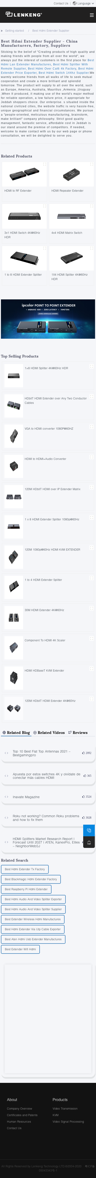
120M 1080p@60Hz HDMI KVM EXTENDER (52, 549)
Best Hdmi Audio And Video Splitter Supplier (33, 909)
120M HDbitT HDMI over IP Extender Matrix (52, 489)
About (12, 1099)
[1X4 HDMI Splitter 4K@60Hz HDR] (71, 258)
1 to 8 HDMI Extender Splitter (23, 274)
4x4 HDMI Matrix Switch (66, 232)
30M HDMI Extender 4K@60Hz (44, 610)
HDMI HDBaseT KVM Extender (44, 670)
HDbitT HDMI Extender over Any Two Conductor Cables (56, 401)
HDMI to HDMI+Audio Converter (45, 459)
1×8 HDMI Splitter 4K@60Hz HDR (46, 368)
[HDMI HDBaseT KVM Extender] (13, 677)
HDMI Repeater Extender (67, 190)
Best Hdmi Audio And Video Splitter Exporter (33, 899)
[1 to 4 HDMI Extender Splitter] (13, 587)
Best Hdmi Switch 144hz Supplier (63, 72)
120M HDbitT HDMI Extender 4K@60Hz (50, 701)
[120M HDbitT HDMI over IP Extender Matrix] (13, 496)
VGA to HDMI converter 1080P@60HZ (49, 428)
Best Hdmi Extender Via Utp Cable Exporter (33, 929)
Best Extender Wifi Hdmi (20, 949)
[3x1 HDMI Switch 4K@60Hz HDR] (24, 216)
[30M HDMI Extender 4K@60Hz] (13, 617)
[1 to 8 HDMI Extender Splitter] (24, 258)
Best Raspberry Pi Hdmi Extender (26, 889)
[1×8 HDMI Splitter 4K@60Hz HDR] (13, 375)
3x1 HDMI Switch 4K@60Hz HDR (22, 235)
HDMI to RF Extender (17, 190)
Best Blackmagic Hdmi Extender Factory (31, 879)
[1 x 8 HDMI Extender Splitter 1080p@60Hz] (13, 526)
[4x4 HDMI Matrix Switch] (71, 216)
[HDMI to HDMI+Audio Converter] (13, 466)
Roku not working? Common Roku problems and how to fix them (46, 817)
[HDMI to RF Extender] (24, 174)
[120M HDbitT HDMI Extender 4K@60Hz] (13, 708)
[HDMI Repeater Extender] (71, 174)
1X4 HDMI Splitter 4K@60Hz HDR (69, 277)
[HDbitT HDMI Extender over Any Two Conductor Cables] (13, 405)
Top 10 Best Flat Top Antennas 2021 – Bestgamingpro (41, 753)
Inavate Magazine (26, 797)
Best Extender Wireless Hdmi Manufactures (33, 919)
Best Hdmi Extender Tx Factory (25, 869)
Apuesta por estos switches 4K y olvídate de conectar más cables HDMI (46, 776)
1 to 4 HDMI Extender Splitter (43, 580)
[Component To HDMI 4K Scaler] (13, 647)
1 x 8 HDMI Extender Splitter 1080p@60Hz (52, 519)
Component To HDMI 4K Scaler (45, 640)
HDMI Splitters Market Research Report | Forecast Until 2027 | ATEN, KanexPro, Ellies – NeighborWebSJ (46, 842)
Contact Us (61, 3)
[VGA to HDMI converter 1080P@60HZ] (13, 436)
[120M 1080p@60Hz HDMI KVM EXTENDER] (13, 557)
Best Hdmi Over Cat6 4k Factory (51, 68)
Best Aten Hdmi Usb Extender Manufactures (33, 939)
